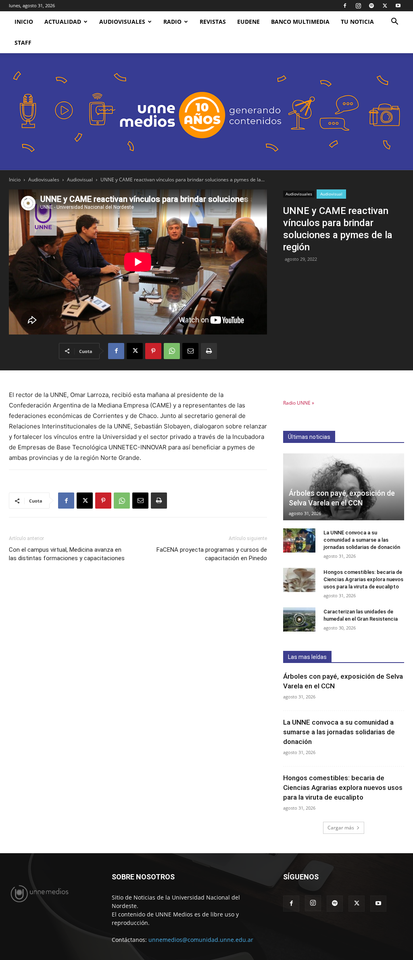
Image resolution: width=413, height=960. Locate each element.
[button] (394, 22)
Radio (172, 21)
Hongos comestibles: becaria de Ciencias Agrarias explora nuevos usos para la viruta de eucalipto (363, 579)
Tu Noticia (357, 21)
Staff (23, 42)
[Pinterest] (153, 351)
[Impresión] (209, 351)
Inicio (15, 179)
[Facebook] (345, 5)
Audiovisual (80, 179)
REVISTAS (213, 21)
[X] (385, 5)
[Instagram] (358, 5)
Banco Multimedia (300, 21)
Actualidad (62, 21)
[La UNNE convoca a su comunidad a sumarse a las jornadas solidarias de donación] (299, 540)
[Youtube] (398, 5)
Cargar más (340, 827)
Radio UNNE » (298, 402)
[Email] (190, 351)
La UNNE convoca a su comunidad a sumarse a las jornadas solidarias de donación (362, 540)
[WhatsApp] (172, 351)
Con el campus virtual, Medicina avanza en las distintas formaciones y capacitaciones (67, 554)
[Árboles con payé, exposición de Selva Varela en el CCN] (343, 486)
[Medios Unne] (206, 111)
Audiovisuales (122, 21)
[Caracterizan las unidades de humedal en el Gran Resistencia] (299, 619)
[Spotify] (371, 5)
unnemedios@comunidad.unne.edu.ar (200, 939)
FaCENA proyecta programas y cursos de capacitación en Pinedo (211, 554)
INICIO (24, 21)
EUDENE (248, 21)
